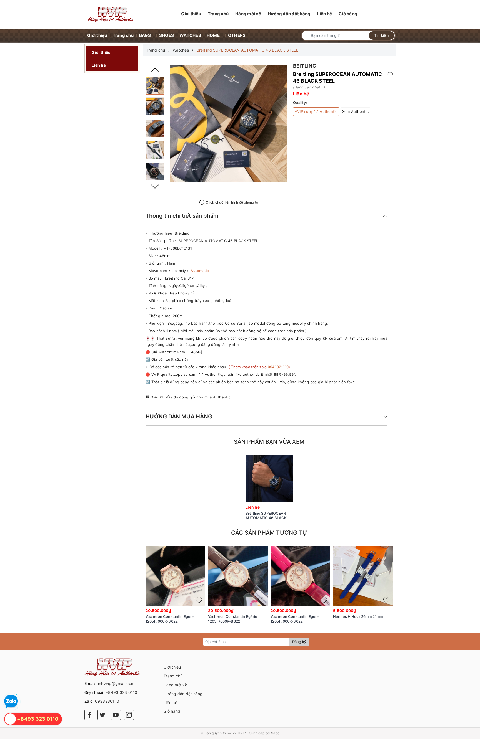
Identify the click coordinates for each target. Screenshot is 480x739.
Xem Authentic (355, 111)
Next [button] (155, 186)
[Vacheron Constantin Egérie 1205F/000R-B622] (175, 576)
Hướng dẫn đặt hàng (183, 693)
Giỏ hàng (172, 711)
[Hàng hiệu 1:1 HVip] (110, 14)
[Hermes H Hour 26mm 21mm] (363, 576)
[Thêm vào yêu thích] (390, 74)
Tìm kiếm (381, 35)
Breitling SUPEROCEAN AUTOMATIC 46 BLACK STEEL (266, 515)
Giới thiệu (101, 52)
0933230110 (107, 701)
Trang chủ (173, 676)
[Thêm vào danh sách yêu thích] (286, 497)
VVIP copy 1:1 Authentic (316, 111)
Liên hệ (99, 65)
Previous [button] (155, 70)
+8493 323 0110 (122, 692)
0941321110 (278, 367)
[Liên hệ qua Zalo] (11, 701)
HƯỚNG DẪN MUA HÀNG (179, 416)
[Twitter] (103, 715)
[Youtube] (116, 715)
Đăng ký (299, 641)
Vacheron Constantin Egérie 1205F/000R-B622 (170, 618)
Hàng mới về (175, 684)
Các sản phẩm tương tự (269, 532)
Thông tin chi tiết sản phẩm (182, 215)
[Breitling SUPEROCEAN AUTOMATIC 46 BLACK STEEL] (155, 85)
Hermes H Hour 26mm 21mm (358, 616)
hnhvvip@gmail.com (115, 683)
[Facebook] (89, 715)
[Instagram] (129, 715)
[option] (228, 123)
